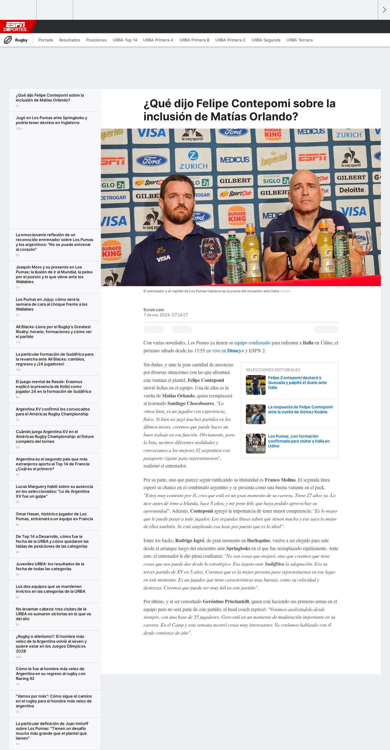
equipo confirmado (252, 342)
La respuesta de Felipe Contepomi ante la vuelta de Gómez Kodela (300, 409)
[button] (370, 26)
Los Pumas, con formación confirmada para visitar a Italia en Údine (299, 441)
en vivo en (224, 350)
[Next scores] (384, 10)
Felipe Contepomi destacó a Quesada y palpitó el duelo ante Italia (297, 382)
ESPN (15, 26)
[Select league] (18, 10)
